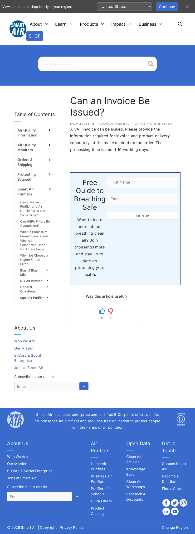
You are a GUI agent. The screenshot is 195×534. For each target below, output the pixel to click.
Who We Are (24, 341)
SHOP (34, 36)
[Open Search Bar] (180, 24)
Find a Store (172, 488)
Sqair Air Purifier (32, 298)
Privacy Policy (71, 527)
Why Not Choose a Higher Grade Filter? (34, 259)
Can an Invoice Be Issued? (153, 123)
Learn (61, 24)
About (36, 24)
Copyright (48, 527)
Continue (167, 6)
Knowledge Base (82, 123)
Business (147, 24)
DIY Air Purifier (31, 281)
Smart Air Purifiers (114, 123)
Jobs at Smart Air (28, 367)
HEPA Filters (101, 501)
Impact (118, 24)
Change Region (175, 527)
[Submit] (151, 64)
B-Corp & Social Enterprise (30, 471)
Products (89, 24)
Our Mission (24, 348)
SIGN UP (142, 216)
